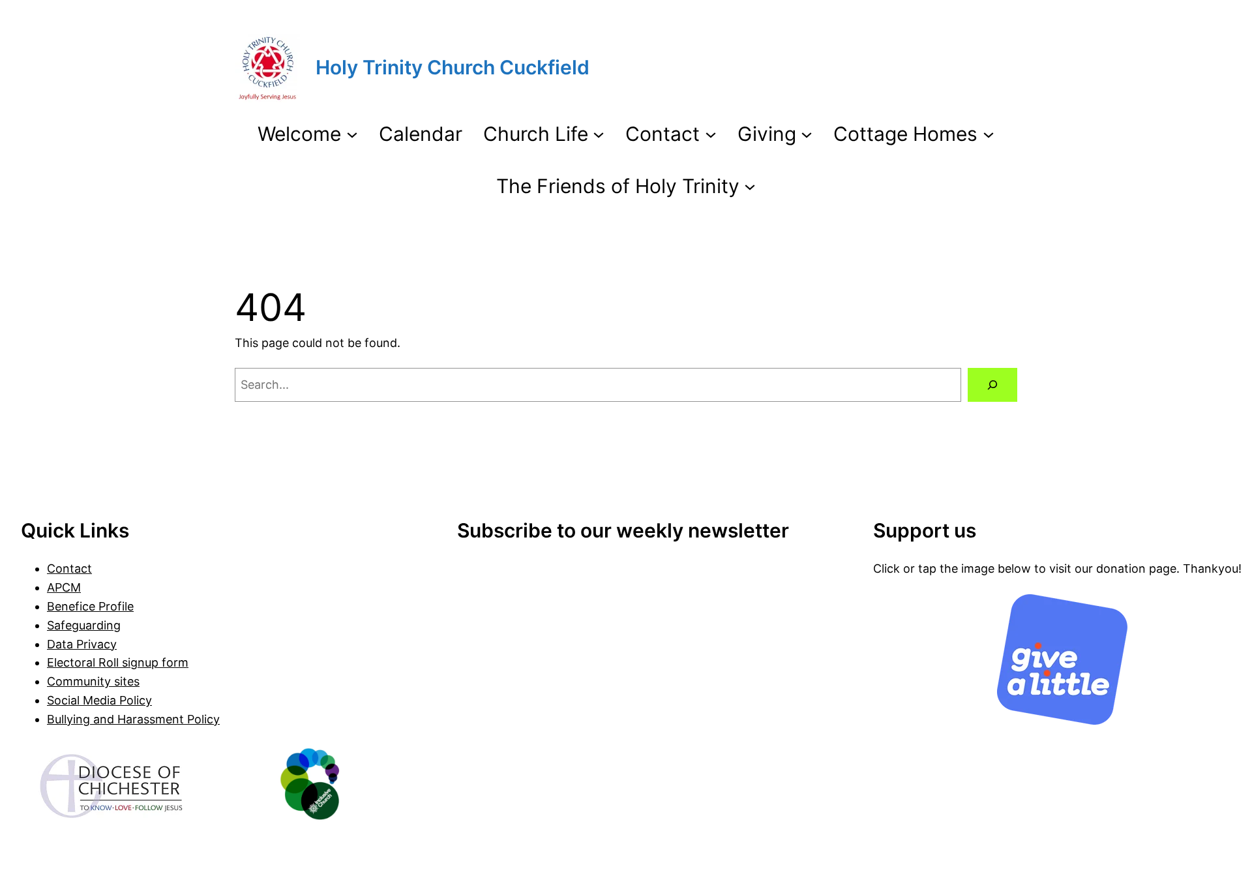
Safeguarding (84, 625)
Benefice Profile (90, 606)
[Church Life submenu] (598, 134)
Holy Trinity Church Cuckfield (452, 67)
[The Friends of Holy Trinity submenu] (750, 186)
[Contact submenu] (711, 134)
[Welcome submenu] (352, 134)
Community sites (93, 681)
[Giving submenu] (806, 134)
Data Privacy (82, 644)
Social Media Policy (99, 700)
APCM (64, 587)
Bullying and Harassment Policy (133, 719)
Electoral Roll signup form (117, 662)
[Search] (992, 385)
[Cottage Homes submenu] (988, 134)
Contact (69, 568)
